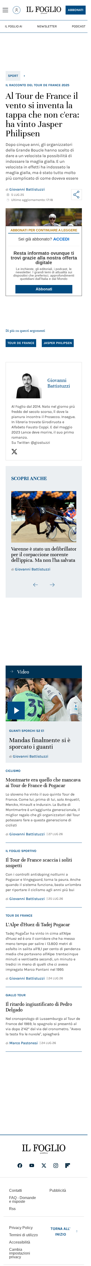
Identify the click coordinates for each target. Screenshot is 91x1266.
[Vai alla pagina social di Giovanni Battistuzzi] (14, 452)
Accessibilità (19, 1245)
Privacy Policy (21, 1231)
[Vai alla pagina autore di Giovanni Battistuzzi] (26, 383)
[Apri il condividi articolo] (76, 194)
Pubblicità (57, 1194)
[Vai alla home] (44, 10)
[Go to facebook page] (20, 1168)
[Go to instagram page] (55, 1168)
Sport (13, 76)
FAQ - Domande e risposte (22, 1203)
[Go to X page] (44, 1168)
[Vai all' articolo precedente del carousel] (35, 587)
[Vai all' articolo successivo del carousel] (52, 587)
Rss (12, 1212)
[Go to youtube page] (31, 1168)
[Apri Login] (17, 10)
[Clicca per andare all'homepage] (44, 1152)
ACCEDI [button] (61, 239)
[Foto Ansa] (44, 702)
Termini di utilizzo (23, 1238)
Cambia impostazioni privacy (19, 1256)
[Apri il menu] (5, 10)
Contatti (15, 1194)
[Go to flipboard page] (67, 1168)
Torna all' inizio (60, 1234)
